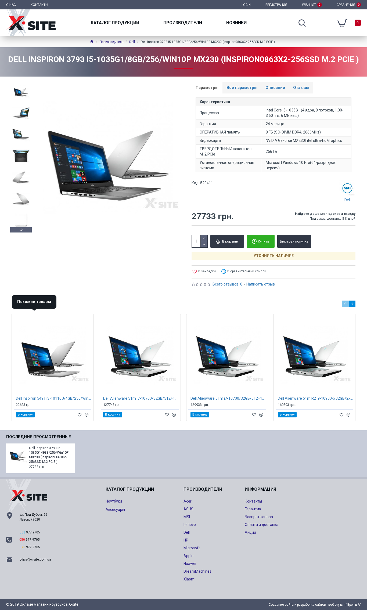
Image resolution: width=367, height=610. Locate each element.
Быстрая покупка (294, 241)
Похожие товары (34, 301)
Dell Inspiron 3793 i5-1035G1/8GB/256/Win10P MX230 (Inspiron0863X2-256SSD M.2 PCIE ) (49, 455)
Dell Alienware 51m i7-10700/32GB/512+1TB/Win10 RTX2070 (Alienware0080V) (141, 398)
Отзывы (301, 87)
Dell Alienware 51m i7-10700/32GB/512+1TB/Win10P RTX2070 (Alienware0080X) (228, 398)
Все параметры (241, 87)
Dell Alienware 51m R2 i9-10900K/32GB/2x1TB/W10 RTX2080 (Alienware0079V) (315, 398)
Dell (132, 42)
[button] (21, 83)
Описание (275, 87)
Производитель (111, 42)
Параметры (207, 87)
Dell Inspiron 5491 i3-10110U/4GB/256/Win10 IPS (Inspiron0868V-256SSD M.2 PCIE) (53, 398)
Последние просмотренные (38, 436)
